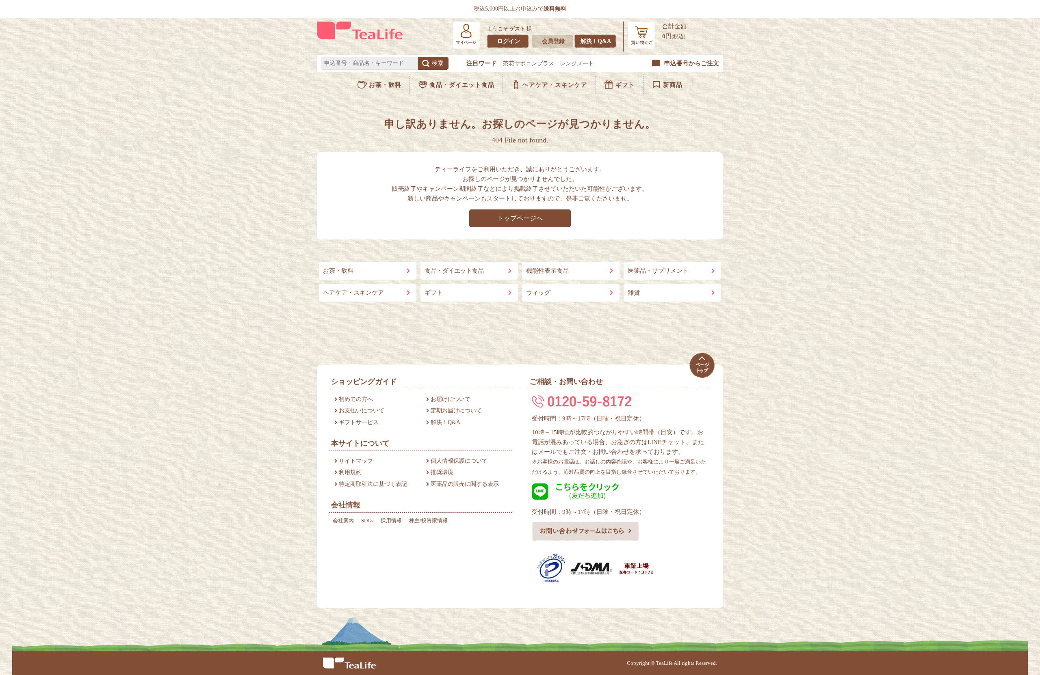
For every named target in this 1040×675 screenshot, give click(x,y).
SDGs (367, 521)
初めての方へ (356, 399)
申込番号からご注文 (691, 63)
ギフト (625, 85)
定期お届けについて (456, 411)
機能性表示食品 (547, 270)
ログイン (508, 41)
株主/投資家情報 (428, 521)
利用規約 (350, 472)
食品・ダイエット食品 (461, 85)
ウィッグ (538, 292)
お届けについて (450, 399)
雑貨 (634, 292)
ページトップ (702, 365)
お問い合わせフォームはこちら (585, 531)
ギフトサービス (359, 422)
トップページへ (520, 218)
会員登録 (553, 41)
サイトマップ (356, 461)
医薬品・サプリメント (658, 270)
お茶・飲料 (385, 85)
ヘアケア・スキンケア (554, 85)
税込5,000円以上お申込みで (520, 9)
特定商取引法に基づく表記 (373, 484)
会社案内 (343, 521)
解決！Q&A (596, 41)
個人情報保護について (459, 461)
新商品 (672, 85)
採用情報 (391, 521)
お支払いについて (361, 411)
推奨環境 (442, 472)
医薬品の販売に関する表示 (465, 484)
